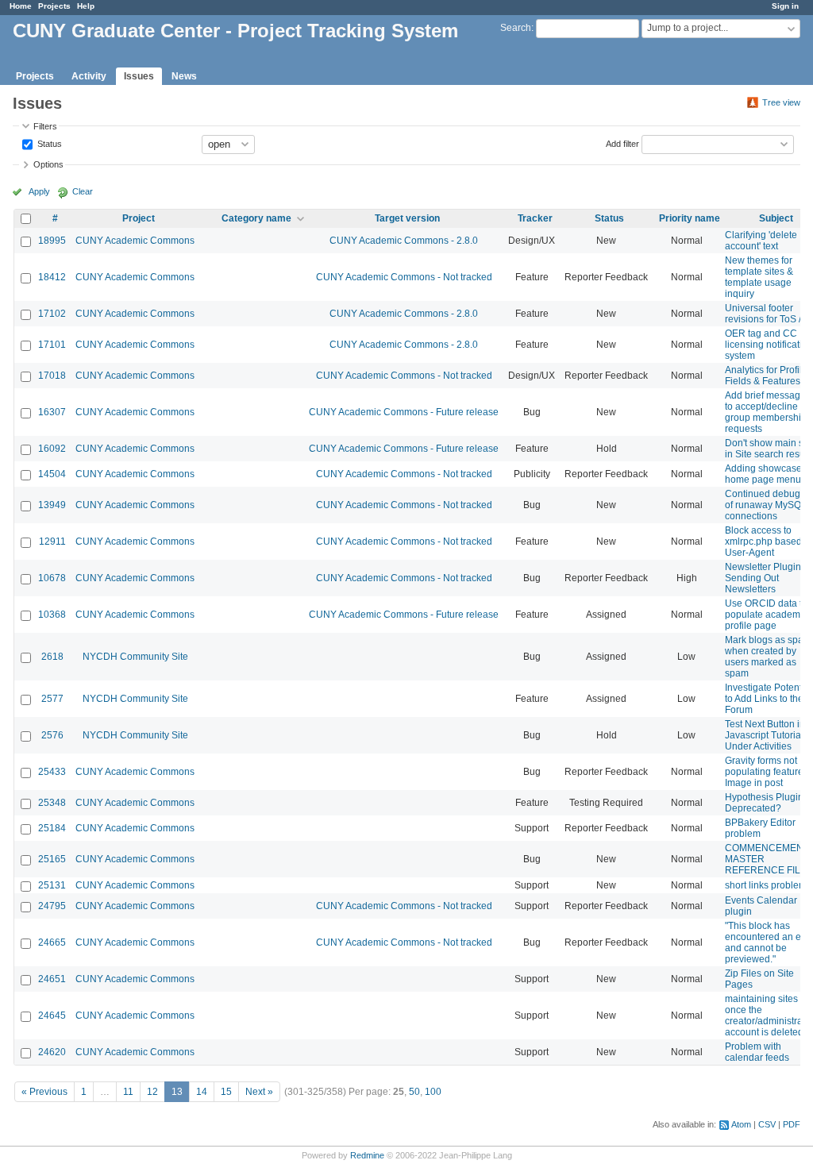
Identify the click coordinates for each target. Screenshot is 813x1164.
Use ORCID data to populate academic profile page (766, 614)
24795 (52, 906)
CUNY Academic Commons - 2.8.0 (403, 240)
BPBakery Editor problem (760, 828)
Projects (54, 6)
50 (414, 1091)
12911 (52, 541)
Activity (88, 76)
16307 (52, 412)
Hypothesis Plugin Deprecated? (764, 803)
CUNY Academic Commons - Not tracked (404, 277)
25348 (52, 802)
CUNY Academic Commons (135, 240)
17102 (52, 313)
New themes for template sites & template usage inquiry (759, 277)
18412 (52, 277)
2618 (52, 656)
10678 (52, 578)
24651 (52, 979)
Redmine (367, 1155)
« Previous (44, 1091)
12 (152, 1091)
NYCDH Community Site (135, 656)
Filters (45, 126)
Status (48, 143)
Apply (39, 191)
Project (138, 218)
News (184, 76)
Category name (256, 218)
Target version (407, 218)
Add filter (622, 143)
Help (85, 6)
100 (433, 1091)
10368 (52, 614)
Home (21, 6)
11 (128, 1091)
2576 (52, 735)
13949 (52, 505)
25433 (52, 771)
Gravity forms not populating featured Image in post (767, 771)
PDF (791, 1124)
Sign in (785, 6)
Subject (776, 218)
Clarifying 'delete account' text (761, 240)
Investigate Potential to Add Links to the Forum (768, 698)
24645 (52, 1015)
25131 (52, 885)
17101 (52, 344)
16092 (52, 448)
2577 (52, 698)
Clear (82, 191)
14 (201, 1091)
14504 (52, 474)
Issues (139, 76)
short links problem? (768, 885)
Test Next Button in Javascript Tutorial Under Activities (765, 735)
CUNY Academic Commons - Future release (404, 412)
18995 (52, 240)
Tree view (781, 102)
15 (226, 1091)
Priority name (689, 218)
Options (48, 164)
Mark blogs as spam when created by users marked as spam (768, 656)
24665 (52, 942)
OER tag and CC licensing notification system (769, 344)
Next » (259, 1091)
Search (515, 27)
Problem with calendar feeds (757, 1052)
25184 (52, 828)
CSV (767, 1124)
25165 (52, 859)
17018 (52, 375)
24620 (52, 1052)
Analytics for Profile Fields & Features (766, 375)
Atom (741, 1124)
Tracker (535, 218)
